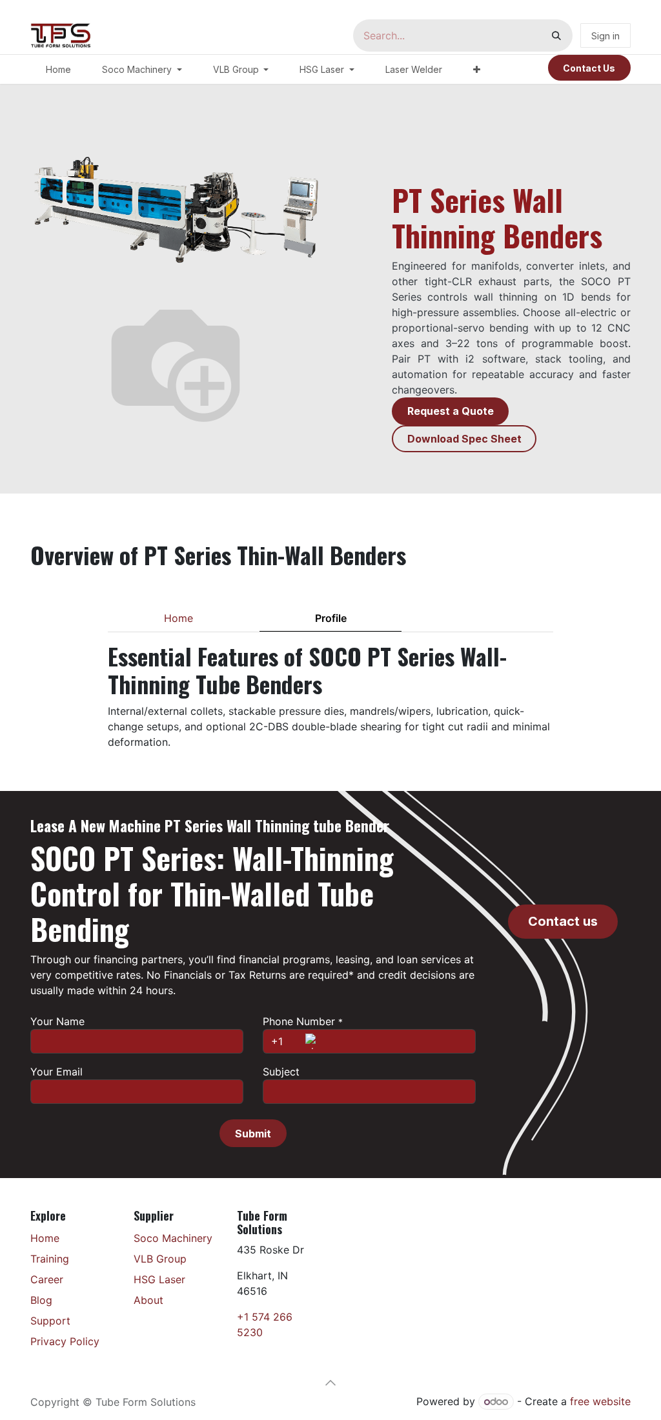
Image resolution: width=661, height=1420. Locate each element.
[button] (252, 1132)
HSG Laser (159, 1279)
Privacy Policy (64, 1341)
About (148, 1300)
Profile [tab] (331, 618)
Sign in (605, 35)
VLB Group (160, 1258)
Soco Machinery (173, 1238)
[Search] (556, 35)
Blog (41, 1300)
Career (46, 1279)
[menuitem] (58, 69)
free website (600, 1401)
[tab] (482, 618)
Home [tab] (178, 618)
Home (44, 1238)
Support (50, 1320)
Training (49, 1258)
